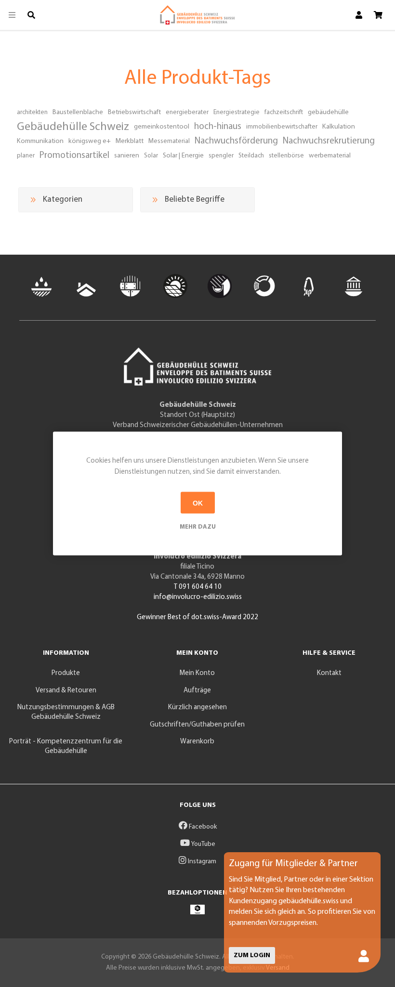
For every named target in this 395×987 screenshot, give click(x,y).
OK (198, 502)
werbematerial (330, 155)
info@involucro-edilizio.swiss (198, 597)
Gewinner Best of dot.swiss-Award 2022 (197, 617)
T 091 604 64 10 (198, 587)
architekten (32, 112)
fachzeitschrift (283, 112)
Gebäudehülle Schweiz (73, 127)
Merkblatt (130, 141)
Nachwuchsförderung (236, 141)
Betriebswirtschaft (134, 112)
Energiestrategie (236, 112)
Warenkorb (197, 741)
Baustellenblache (78, 112)
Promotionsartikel (74, 155)
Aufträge (197, 690)
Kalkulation (338, 126)
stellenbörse (286, 156)
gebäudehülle (328, 112)
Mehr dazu (198, 527)
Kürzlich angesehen (197, 707)
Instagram (201, 861)
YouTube (202, 844)
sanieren (126, 155)
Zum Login (252, 955)
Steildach (251, 156)
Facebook (202, 827)
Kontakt (329, 673)
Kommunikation (40, 141)
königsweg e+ (89, 141)
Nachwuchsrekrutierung (329, 141)
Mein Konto (197, 673)
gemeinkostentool (161, 126)
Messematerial (169, 141)
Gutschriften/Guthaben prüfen (197, 724)
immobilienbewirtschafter (281, 127)
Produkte (66, 673)
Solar (151, 156)
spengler (221, 156)
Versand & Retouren (66, 690)
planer (26, 156)
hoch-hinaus (217, 126)
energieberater (187, 112)
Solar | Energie (183, 155)
